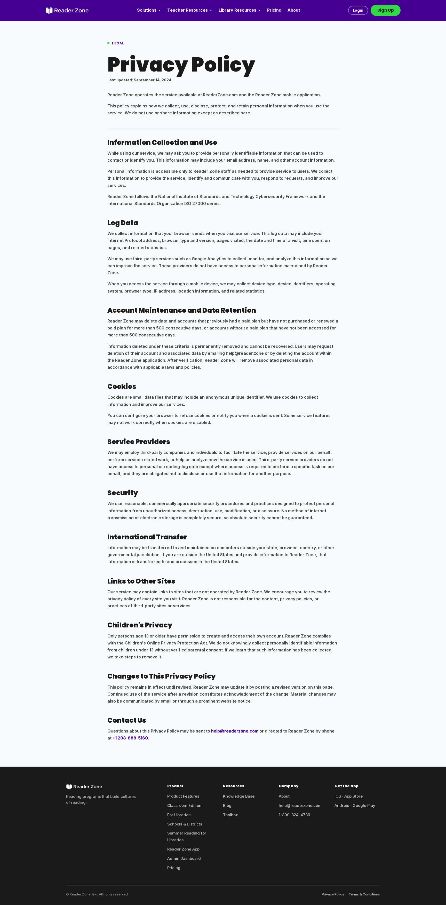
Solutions (146, 10)
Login (358, 10)
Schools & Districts (184, 824)
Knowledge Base (238, 796)
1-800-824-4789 (294, 814)
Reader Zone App (183, 849)
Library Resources (237, 10)
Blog (227, 805)
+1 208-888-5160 (130, 738)
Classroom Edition (184, 805)
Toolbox (230, 814)
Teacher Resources (187, 10)
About (294, 10)
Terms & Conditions (364, 894)
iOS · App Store (348, 796)
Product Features (183, 796)
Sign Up (385, 10)
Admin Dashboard (184, 858)
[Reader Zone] (67, 10)
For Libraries (178, 814)
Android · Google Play (354, 805)
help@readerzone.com (234, 731)
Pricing (274, 10)
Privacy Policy (333, 894)
